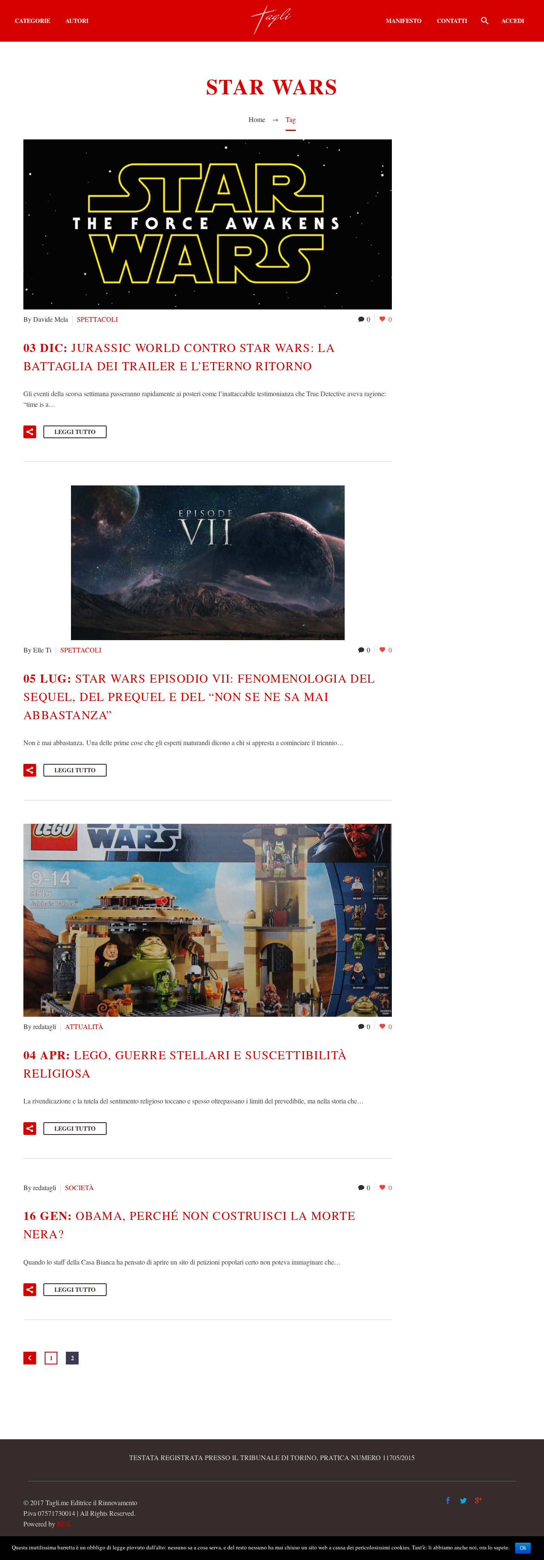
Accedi (513, 20)
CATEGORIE (32, 20)
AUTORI (76, 20)
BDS (64, 1523)
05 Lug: (199, 696)
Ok (523, 1548)
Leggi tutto (75, 431)
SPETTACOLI (97, 319)
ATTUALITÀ (84, 1026)
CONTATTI (452, 20)
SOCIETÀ (79, 1187)
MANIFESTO (404, 20)
